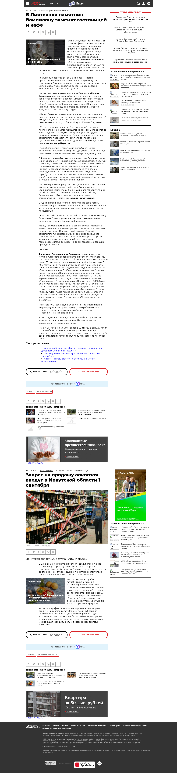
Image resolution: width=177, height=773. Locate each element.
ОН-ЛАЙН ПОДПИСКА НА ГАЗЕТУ (135, 726)
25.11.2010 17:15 (31, 11)
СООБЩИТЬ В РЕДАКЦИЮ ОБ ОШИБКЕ (57, 728)
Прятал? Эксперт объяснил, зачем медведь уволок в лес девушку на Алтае (134, 111)
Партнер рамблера (65, 763)
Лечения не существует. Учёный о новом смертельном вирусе (134, 119)
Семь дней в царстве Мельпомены (92, 418)
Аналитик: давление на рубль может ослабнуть (135, 143)
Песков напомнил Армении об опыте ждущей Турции (135, 151)
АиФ (48, 546)
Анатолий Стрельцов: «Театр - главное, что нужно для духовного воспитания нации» (71, 349)
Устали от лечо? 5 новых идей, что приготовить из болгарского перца (50, 684)
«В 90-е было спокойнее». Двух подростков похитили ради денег (134, 562)
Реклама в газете (78, 726)
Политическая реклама (97, 726)
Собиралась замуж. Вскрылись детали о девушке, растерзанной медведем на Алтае (134, 572)
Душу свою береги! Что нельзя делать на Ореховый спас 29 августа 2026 (130, 19)
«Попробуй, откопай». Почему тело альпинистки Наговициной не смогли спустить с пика (135, 555)
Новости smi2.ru (34, 463)
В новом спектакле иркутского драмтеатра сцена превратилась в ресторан (51, 412)
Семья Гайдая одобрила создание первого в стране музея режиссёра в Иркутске (130, 50)
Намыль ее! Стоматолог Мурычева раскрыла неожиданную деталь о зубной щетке (135, 538)
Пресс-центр (115, 726)
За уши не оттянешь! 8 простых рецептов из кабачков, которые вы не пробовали (136, 86)
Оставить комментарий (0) (88, 372)
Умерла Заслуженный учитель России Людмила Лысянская (130, 40)
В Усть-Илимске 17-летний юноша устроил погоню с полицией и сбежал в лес (130, 30)
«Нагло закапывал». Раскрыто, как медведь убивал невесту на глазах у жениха (135, 77)
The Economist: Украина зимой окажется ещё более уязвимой (132, 160)
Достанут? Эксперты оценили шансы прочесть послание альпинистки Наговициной (136, 94)
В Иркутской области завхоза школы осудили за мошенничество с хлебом (130, 61)
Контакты (46, 726)
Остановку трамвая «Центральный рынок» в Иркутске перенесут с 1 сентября (51, 675)
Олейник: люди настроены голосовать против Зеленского (133, 134)
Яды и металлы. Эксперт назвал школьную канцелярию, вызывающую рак (133, 103)
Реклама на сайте (60, 726)
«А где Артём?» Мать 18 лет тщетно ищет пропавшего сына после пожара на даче (135, 529)
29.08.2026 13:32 (32, 471)
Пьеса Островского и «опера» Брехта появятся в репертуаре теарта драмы (49, 421)
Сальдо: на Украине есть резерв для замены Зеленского (134, 168)
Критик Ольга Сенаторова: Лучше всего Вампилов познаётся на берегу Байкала (91, 412)
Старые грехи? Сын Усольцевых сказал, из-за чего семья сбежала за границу (135, 546)
